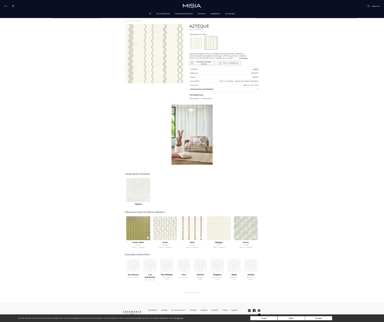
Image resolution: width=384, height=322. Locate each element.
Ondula (250, 275)
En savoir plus (178, 318)
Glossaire (204, 310)
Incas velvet (138, 242)
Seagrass (217, 275)
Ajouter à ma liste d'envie (204, 63)
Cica (184, 275)
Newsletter (152, 310)
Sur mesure (133, 275)
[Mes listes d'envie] (368, 6)
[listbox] (217, 43)
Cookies (234, 310)
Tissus (133, 21)
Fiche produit (207, 98)
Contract (193, 310)
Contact (164, 310)
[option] (196, 43)
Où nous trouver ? (178, 310)
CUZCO (255, 69)
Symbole (214, 310)
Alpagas (219, 242)
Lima (192, 242)
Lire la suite (243, 58)
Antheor (200, 275)
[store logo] (192, 6)
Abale (234, 275)
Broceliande (166, 275)
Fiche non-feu (194, 98)
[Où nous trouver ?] (13, 6)
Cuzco (246, 242)
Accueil (127, 21)
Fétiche (138, 204)
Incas (165, 242)
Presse (225, 310)
